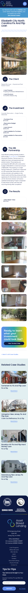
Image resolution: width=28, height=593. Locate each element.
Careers (14, 558)
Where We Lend (14, 549)
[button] (25, 4)
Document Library (14, 560)
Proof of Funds (14, 563)
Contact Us (14, 565)
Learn (14, 554)
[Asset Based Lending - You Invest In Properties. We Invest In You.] (6, 4)
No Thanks (22, 588)
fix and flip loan (13, 156)
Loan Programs (14, 547)
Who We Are (14, 552)
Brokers (14, 556)
